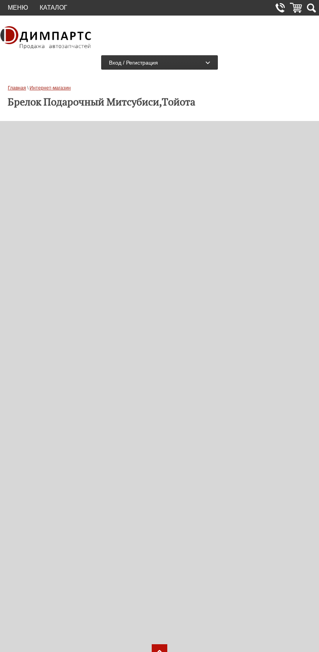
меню (18, 7)
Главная (17, 88)
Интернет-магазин (50, 88)
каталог (53, 7)
